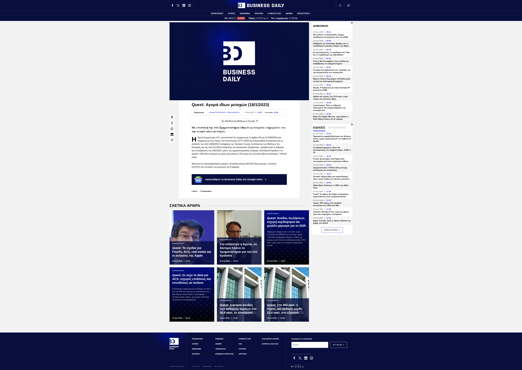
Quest (195, 191)
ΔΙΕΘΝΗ (289, 13)
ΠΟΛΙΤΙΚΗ (259, 13)
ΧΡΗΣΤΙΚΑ (243, 354)
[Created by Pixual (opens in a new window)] (319, 367)
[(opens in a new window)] (172, 5)
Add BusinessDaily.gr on (240, 121)
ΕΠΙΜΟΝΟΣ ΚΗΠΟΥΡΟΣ (224, 354)
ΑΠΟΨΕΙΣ (242, 349)
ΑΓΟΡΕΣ (231, 13)
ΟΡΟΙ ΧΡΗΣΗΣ (218, 366)
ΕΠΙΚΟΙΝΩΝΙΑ (206, 366)
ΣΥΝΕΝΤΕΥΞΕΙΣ (274, 13)
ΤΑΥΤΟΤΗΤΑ (196, 366)
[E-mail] (172, 140)
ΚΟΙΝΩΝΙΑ (219, 339)
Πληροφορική (206, 191)
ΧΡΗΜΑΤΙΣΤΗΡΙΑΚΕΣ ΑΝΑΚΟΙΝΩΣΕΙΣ (224, 112)
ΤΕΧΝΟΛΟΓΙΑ (220, 349)
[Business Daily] (261, 5)
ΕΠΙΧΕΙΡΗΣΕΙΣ (217, 13)
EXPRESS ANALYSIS (270, 344)
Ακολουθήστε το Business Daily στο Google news (233, 179)
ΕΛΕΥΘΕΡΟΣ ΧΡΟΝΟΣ (270, 339)
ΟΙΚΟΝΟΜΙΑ (245, 13)
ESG (240, 344)
